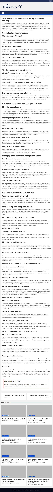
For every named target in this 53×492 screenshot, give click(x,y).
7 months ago (32, 442)
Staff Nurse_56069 (39, 484)
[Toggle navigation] (3, 12)
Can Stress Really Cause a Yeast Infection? (13, 418)
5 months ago (6, 420)
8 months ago (6, 462)
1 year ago (31, 484)
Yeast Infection (6, 415)
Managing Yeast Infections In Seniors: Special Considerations (14, 396)
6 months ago (32, 422)
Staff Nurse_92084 (15, 420)
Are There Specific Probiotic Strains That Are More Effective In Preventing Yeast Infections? (39, 481)
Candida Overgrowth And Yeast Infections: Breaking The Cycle (39, 396)
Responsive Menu (50, 1)
